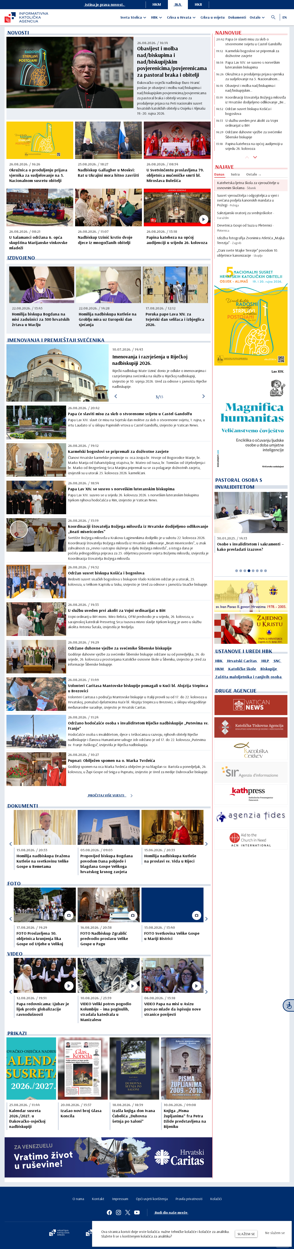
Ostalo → (254, 174)
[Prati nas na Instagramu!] (118, 1212)
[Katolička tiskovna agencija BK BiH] (251, 727)
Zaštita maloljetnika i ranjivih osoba (248, 676)
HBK (154, 17)
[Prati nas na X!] (127, 1212)
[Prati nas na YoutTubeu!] (137, 1212)
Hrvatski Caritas (242, 660)
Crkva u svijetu (213, 17)
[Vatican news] (251, 705)
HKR (198, 4)
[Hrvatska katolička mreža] (59, 1233)
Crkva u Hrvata (179, 17)
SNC (277, 660)
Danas (219, 174)
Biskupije (268, 668)
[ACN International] (251, 839)
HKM (157, 4)
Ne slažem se (275, 1232)
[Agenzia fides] (251, 817)
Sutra (235, 174)
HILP (265, 660)
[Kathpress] (251, 794)
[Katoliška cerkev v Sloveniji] (251, 750)
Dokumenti (237, 17)
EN (285, 17)
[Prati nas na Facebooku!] (109, 1212)
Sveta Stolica (131, 17)
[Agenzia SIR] (251, 772)
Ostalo (255, 17)
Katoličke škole (242, 668)
